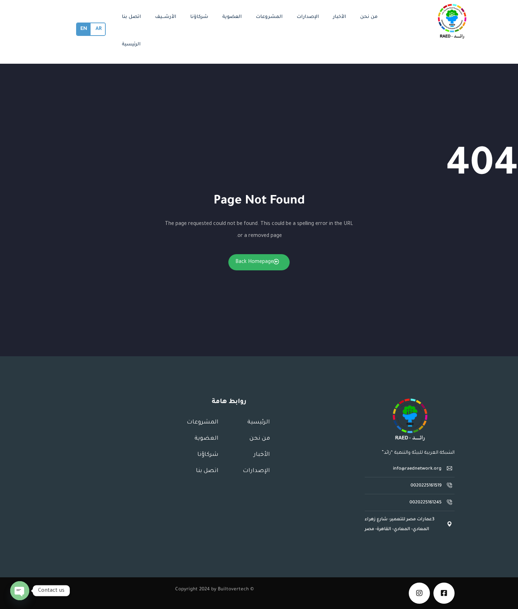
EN (83, 29)
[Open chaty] (19, 590)
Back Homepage (254, 262)
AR (98, 29)
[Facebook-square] (444, 593)
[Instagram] (419, 593)
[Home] (410, 419)
